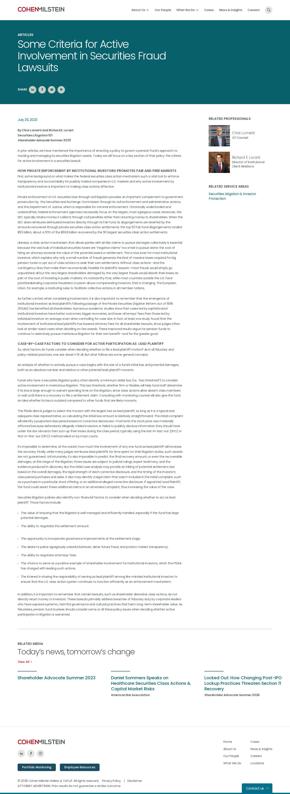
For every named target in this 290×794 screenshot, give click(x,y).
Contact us (255, 788)
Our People (163, 10)
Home (227, 742)
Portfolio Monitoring (36, 767)
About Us (138, 10)
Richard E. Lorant (246, 157)
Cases (209, 10)
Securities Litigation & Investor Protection (232, 196)
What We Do (185, 10)
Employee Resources (79, 767)
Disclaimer (134, 781)
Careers (254, 10)
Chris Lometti (243, 133)
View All (24, 662)
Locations (257, 763)
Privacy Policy (111, 781)
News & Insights (230, 10)
